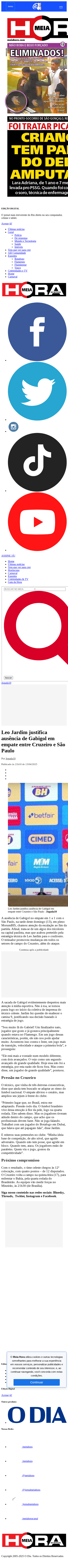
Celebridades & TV (18, 579)
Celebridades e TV (18, 270)
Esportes (12, 255)
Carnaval (12, 276)
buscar (8, 678)
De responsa (21, 238)
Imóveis (19, 247)
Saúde (18, 244)
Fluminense (21, 264)
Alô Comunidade (17, 253)
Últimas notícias (16, 229)
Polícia (18, 235)
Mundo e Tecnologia (25, 241)
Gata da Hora (15, 582)
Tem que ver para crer (19, 250)
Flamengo (20, 261)
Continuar (36, 1382)
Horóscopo (13, 570)
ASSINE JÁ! (8, 555)
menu (10, 6)
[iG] (36, 9)
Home (11, 273)
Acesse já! (6, 223)
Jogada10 (6, 682)
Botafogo (19, 258)
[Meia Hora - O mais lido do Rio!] (34, 298)
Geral (11, 232)
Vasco (18, 267)
